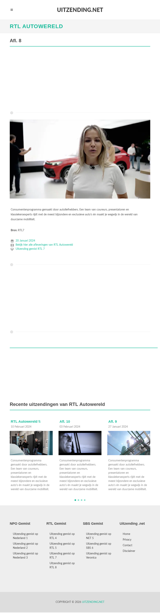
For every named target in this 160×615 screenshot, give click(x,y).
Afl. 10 (16, 421)
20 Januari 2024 (25, 240)
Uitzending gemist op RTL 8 (62, 565)
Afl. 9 (64, 421)
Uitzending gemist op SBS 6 (98, 545)
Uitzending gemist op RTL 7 (62, 555)
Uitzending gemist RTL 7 (30, 249)
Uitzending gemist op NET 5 (98, 536)
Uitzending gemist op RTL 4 (62, 536)
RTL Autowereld (36, 26)
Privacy (127, 539)
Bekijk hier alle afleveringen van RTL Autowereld (44, 244)
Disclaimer (129, 551)
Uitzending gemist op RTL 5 (62, 545)
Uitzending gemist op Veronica (98, 555)
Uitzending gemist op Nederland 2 (25, 545)
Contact (127, 545)
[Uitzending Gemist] (80, 10)
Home (126, 534)
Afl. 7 (112, 421)
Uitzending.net (93, 602)
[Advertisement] (80, 79)
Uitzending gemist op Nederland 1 (25, 536)
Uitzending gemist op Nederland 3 (25, 555)
